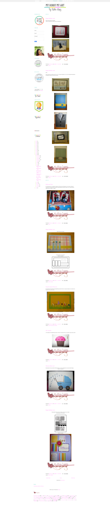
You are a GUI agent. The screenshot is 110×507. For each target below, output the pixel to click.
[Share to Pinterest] (67, 64)
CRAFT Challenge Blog (51, 495)
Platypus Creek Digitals (47, 498)
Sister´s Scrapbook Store (65, 498)
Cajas (56, 495)
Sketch (49, 281)
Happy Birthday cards (50, 18)
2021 (36, 141)
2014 (36, 150)
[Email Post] (62, 176)
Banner (42, 495)
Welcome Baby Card (50, 365)
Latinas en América (64, 497)
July (37, 162)
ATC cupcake (48, 330)
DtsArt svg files (64, 496)
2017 (36, 146)
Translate (41, 90)
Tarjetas (49, 65)
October (37, 158)
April (37, 182)
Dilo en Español (57, 496)
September (38, 159)
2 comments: (59, 176)
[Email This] (64, 64)
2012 (36, 153)
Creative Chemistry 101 (72, 495)
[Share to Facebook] (66, 64)
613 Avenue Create (37, 495)
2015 (36, 149)
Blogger (59, 489)
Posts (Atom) (63, 480)
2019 (36, 143)
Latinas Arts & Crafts (55, 497)
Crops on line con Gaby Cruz (45, 496)
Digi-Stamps (51, 496)
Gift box (72, 496)
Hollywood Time (49, 184)
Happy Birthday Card (50, 229)
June (37, 163)
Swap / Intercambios (51, 325)
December (38, 155)
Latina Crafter (48, 497)
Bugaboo (45, 495)
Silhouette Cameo (56, 498)
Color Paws (65, 495)
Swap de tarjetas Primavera (51, 286)
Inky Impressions (41, 497)
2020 (36, 142)
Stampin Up (74, 498)
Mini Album (41, 498)
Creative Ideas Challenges (37, 496)
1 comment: (59, 280)
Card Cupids (60, 495)
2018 (36, 145)
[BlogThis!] (65, 64)
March (37, 183)
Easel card (68, 496)
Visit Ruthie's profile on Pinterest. (39, 486)
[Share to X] (65, 223)
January (37, 186)
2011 (36, 154)
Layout (49, 224)
